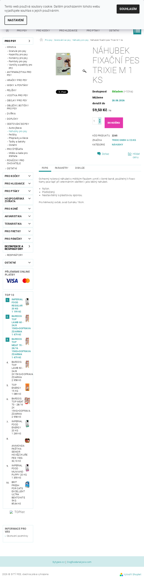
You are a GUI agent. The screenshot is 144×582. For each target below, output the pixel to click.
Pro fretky (13, 231)
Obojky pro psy (17, 100)
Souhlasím (128, 9)
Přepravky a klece (18, 138)
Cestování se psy (18, 123)
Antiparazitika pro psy (19, 73)
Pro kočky (43, 30)
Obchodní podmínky (17, 536)
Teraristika (13, 223)
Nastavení (16, 20)
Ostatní (114, 30)
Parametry (61, 168)
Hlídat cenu (136, 155)
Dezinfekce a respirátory (14, 247)
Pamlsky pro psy (18, 61)
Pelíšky (11, 90)
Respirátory (15, 255)
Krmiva (11, 47)
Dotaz (105, 153)
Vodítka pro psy (17, 95)
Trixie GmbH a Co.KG (124, 140)
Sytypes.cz (58, 562)
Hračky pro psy (17, 80)
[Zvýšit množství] (99, 119)
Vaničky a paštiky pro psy (20, 66)
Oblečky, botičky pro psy (18, 107)
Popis (45, 168)
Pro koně (11, 208)
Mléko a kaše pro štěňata (18, 154)
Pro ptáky (93, 30)
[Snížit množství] (99, 122)
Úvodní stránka (7, 31)
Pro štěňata (15, 149)
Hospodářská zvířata (14, 200)
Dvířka (11, 113)
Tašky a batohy (17, 141)
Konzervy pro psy (18, 58)
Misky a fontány (17, 85)
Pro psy (22, 30)
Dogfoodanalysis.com (79, 562)
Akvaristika (13, 216)
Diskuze (80, 168)
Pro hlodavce (68, 30)
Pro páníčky (13, 238)
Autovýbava (15, 127)
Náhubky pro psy (18, 131)
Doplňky (12, 118)
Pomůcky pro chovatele (15, 162)
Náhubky (117, 144)
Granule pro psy (17, 51)
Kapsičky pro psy (18, 54)
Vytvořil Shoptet (132, 574)
